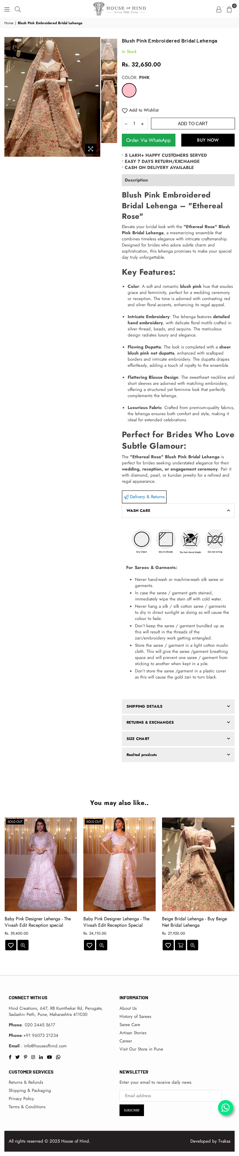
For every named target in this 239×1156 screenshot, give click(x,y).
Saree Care (129, 1024)
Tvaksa (224, 1141)
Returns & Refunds (26, 1082)
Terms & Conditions (27, 1107)
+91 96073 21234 (40, 1035)
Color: (136, 78)
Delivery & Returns (147, 497)
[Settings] (219, 8)
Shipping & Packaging (30, 1090)
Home (8, 23)
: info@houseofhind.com (43, 1046)
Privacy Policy (21, 1098)
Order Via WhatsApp (148, 140)
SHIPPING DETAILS (144, 706)
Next (95, 97)
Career (125, 1041)
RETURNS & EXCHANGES (150, 722)
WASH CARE (138, 510)
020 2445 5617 (40, 1025)
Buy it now (207, 140)
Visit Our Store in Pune (141, 1049)
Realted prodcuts (141, 754)
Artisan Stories (132, 1033)
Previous (9, 97)
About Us (128, 1008)
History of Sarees (135, 1016)
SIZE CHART (138, 738)
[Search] (17, 8)
